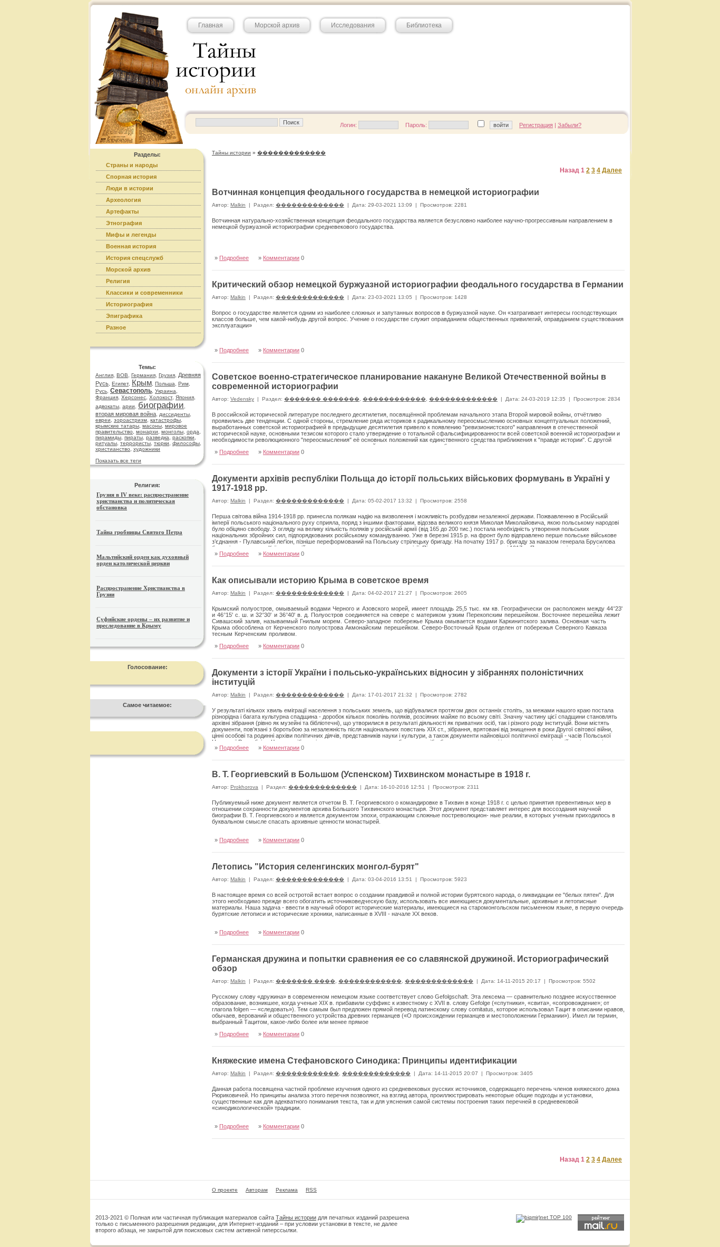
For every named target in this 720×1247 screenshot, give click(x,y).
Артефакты (122, 211)
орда (193, 431)
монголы (172, 431)
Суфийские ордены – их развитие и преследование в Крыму (143, 622)
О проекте (225, 1190)
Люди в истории (129, 188)
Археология (123, 200)
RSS (311, 1190)
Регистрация (536, 125)
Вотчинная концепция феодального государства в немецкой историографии (375, 192)
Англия (104, 375)
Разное (116, 327)
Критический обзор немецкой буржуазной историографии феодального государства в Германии (418, 284)
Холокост (160, 397)
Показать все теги (118, 460)
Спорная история (131, 176)
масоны (152, 426)
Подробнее (234, 258)
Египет (120, 383)
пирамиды (108, 437)
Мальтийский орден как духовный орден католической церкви (142, 560)
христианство (112, 449)
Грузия (167, 375)
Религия (118, 281)
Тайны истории (296, 1217)
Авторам (257, 1190)
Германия (143, 375)
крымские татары (117, 426)
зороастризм (130, 420)
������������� (310, 205)
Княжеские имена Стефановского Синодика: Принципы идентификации (364, 1060)
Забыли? (569, 125)
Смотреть (600, 246)
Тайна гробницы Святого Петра (139, 532)
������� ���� (305, 981)
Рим (183, 383)
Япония (185, 397)
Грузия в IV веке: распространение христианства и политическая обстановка (142, 500)
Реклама (287, 1190)
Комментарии (281, 258)
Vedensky (242, 399)
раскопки (183, 437)
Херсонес (133, 397)
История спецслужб (134, 258)
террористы (135, 443)
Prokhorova (244, 787)
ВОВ (122, 375)
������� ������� (321, 399)
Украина (165, 391)
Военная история (131, 246)
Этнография (124, 223)
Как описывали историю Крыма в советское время (320, 580)
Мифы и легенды (131, 234)
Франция (106, 397)
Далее (612, 170)
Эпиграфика (124, 316)
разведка (157, 437)
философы (186, 443)
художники (146, 449)
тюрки (161, 443)
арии (128, 406)
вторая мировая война (125, 414)
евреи (103, 420)
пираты (133, 437)
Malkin (238, 205)
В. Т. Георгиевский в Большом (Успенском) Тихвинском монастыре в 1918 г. (371, 774)
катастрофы (165, 420)
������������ (394, 399)
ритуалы (106, 443)
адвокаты (107, 406)
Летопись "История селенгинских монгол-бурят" (315, 866)
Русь (101, 391)
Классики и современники (144, 292)
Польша (165, 383)
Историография (129, 304)
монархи (147, 431)
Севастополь (131, 390)
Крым (142, 382)
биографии (161, 405)
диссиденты (174, 414)
